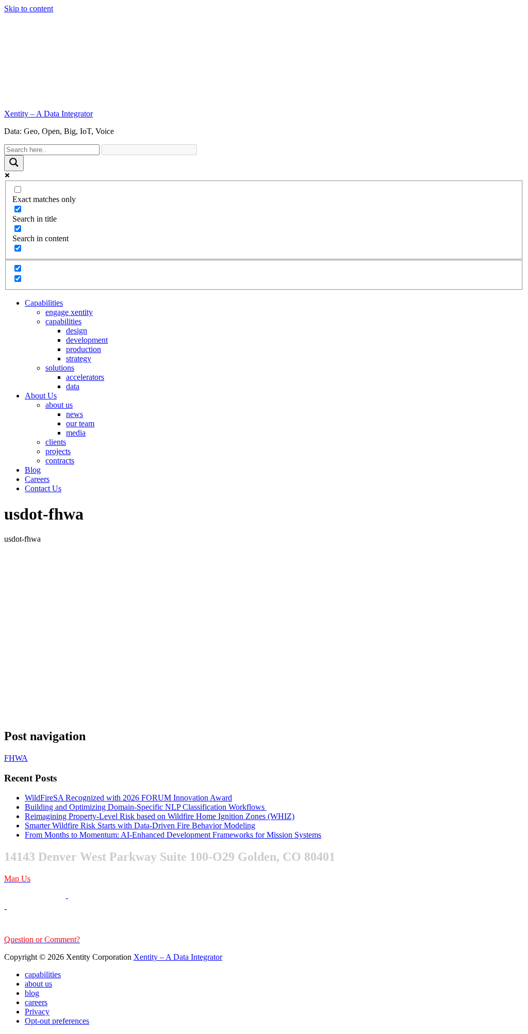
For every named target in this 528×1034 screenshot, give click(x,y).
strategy (78, 358)
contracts (59, 460)
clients (55, 442)
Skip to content (28, 8)
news (74, 414)
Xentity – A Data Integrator (48, 113)
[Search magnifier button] (14, 163)
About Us (41, 395)
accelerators (85, 377)
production (83, 349)
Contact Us (43, 488)
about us (59, 405)
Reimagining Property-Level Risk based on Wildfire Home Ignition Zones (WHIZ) (159, 816)
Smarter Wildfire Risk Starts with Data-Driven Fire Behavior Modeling (140, 825)
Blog (33, 469)
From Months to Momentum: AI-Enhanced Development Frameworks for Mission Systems (173, 834)
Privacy (37, 1011)
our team (80, 423)
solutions (59, 367)
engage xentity (69, 312)
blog (32, 993)
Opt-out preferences (57, 1020)
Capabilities (44, 302)
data (72, 386)
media (76, 432)
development (87, 340)
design (76, 330)
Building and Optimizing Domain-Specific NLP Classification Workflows (146, 807)
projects (58, 451)
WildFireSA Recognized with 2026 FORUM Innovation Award (128, 797)
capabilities (63, 321)
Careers (37, 479)
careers (36, 1002)
